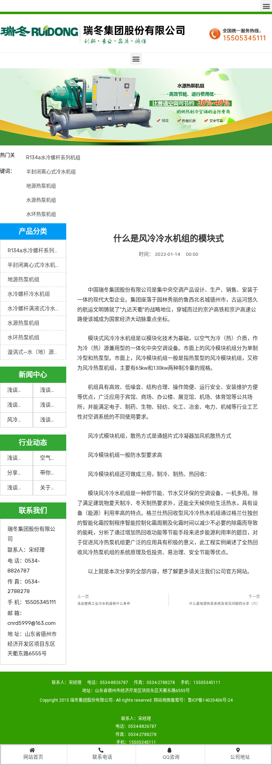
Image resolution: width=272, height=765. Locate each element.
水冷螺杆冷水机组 (28, 294)
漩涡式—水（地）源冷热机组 (36, 352)
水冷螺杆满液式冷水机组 (36, 308)
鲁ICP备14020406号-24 (210, 700)
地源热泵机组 (41, 186)
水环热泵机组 (41, 214)
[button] (266, 6)
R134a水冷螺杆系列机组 (53, 158)
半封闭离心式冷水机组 (51, 172)
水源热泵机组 (41, 200)
